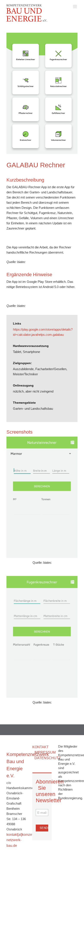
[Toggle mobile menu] (75, 6)
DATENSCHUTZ (47, 758)
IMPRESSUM (45, 752)
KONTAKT (40, 747)
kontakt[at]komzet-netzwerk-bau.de (20, 840)
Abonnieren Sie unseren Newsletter (42, 791)
